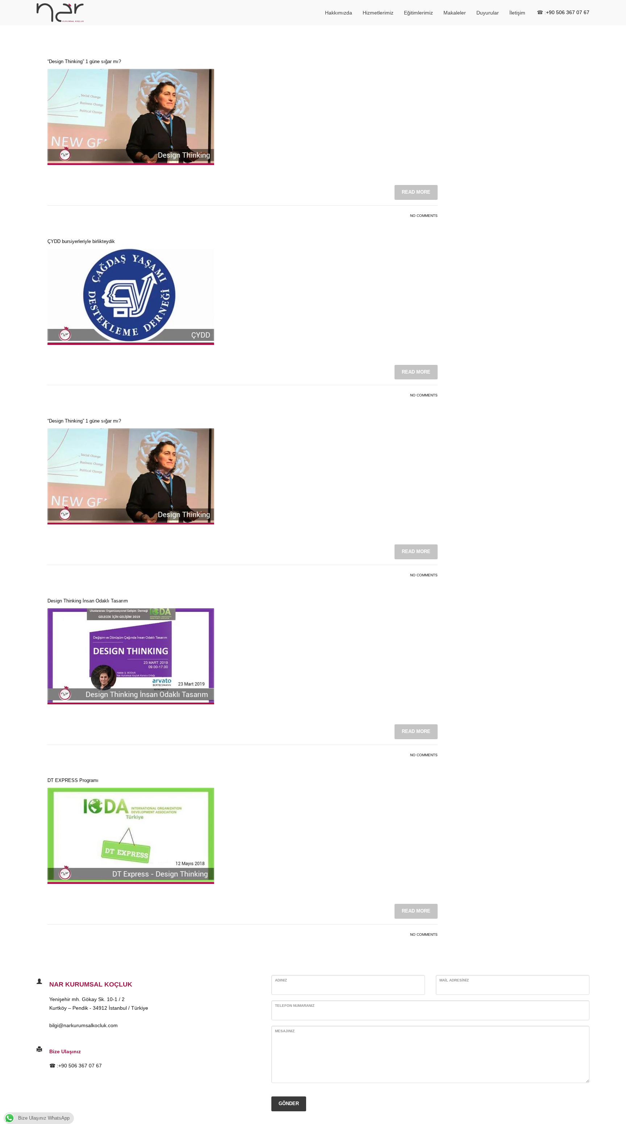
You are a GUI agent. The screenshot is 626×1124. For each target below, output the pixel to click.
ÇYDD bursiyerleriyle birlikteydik (81, 241)
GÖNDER (289, 1103)
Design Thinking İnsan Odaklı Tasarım (87, 601)
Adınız (281, 980)
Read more (416, 192)
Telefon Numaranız (294, 1006)
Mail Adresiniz (454, 980)
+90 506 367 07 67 (567, 12)
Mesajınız (285, 1031)
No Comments (424, 216)
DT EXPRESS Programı (73, 780)
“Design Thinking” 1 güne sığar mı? (84, 61)
